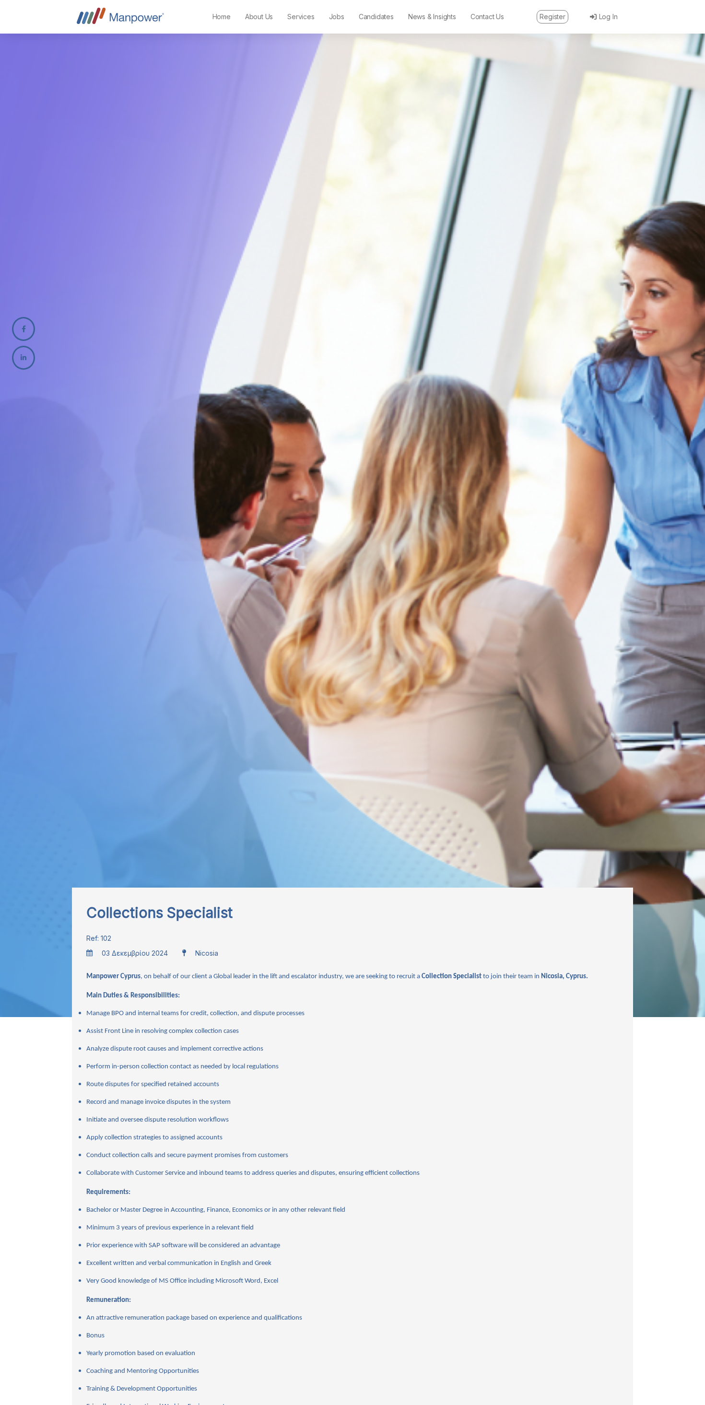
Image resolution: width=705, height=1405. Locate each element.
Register (552, 16)
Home (221, 16)
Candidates (376, 16)
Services (300, 16)
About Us (259, 16)
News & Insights (432, 16)
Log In (608, 16)
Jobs (336, 16)
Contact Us (487, 16)
